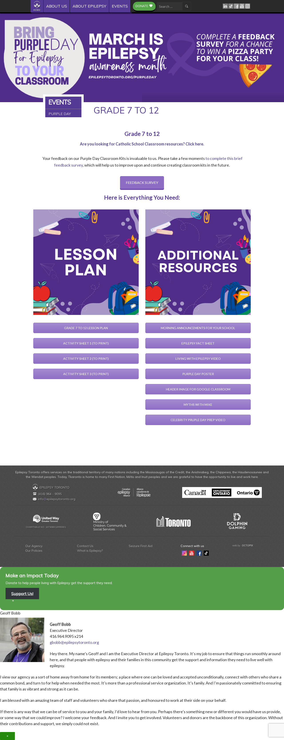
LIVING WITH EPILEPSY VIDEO (198, 358)
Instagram (247, 6)
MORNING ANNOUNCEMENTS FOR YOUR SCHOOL (198, 328)
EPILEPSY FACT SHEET (198, 343)
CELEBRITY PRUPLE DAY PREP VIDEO (198, 420)
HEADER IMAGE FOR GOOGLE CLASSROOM (198, 389)
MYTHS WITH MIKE (198, 404)
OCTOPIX (247, 545)
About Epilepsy (89, 6)
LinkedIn (225, 6)
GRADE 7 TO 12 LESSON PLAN (86, 328)
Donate (142, 6)
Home (38, 6)
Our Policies (33, 551)
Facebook (236, 6)
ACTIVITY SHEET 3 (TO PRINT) (86, 374)
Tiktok (231, 6)
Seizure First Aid (140, 546)
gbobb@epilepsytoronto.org (74, 642)
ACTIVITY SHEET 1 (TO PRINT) (86, 343)
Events (120, 6)
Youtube (242, 6)
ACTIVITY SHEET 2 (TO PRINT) (86, 358)
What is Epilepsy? (90, 551)
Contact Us (85, 546)
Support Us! (22, 593)
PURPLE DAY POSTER (198, 374)
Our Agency (33, 546)
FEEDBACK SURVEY (142, 182)
